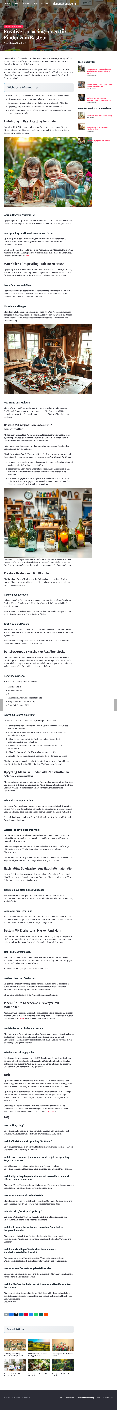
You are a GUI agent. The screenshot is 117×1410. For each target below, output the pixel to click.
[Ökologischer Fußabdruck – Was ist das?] (63, 1365)
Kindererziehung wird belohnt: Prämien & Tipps (97, 128)
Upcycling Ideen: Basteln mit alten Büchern (37, 1375)
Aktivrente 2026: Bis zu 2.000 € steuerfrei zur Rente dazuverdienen (99, 99)
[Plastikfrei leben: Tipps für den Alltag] (81, 115)
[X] (105, 3)
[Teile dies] (11, 1314)
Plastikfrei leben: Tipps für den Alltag (99, 116)
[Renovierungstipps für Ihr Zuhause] (81, 140)
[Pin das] (26, 1314)
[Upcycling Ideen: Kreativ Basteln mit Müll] (63, 1345)
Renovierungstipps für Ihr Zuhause (98, 141)
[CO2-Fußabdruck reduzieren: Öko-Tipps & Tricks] (39, 1345)
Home (61, 1398)
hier (27, 256)
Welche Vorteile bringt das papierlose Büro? (13, 1375)
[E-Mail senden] (6, 1314)
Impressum (70, 1398)
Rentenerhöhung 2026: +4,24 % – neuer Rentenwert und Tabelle (100, 86)
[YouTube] (109, 3)
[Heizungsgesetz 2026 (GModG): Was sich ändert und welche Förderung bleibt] (81, 68)
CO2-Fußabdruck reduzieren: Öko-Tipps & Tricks (37, 1355)
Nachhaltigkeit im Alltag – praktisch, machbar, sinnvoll (13, 1355)
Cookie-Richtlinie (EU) (104, 1398)
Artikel (21, 1019)
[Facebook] (98, 3)
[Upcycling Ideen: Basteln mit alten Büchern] (39, 1365)
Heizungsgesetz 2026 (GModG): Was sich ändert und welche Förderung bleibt (99, 71)
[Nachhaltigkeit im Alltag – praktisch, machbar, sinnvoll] (15, 1345)
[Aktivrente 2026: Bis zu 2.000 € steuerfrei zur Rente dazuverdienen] (81, 97)
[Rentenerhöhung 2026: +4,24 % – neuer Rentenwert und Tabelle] (81, 84)
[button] (112, 3)
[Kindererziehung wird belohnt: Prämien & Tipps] (81, 127)
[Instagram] (101, 3)
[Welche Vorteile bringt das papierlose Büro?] (15, 1365)
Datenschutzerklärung (85, 1398)
